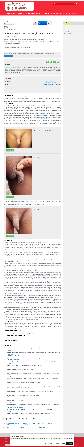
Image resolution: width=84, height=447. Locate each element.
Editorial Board (20, 13)
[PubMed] (15, 367)
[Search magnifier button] (77, 4)
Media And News (60, 13)
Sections (66, 24)
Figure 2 (43, 118)
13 (23, 293)
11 (13, 266)
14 (58, 296)
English (6, 23)
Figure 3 (22, 204)
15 (20, 303)
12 (49, 278)
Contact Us (74, 13)
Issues (27, 13)
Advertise (68, 13)
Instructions (44, 13)
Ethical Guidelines (35, 13)
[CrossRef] (10, 355)
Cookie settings (48, 443)
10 (12, 266)
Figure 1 (46, 115)
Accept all (69, 443)
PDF (50, 23)
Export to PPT (10, 150)
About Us (13, 13)
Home (8, 13)
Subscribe (52, 13)
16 (38, 318)
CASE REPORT (68, 29)
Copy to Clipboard (8, 55)
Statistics (74, 24)
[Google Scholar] (11, 350)
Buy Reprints (43, 23)
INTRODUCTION (68, 26)
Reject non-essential (60, 443)
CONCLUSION (68, 33)
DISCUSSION (67, 31)
